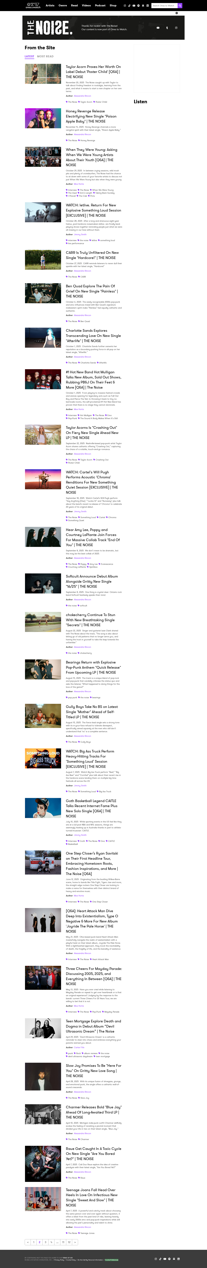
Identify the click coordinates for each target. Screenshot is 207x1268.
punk (70, 1053)
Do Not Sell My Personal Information (90, 1260)
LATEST (29, 56)
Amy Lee (94, 564)
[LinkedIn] (147, 5)
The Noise (72, 101)
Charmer (84, 1139)
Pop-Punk (72, 418)
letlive (94, 240)
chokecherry (86, 653)
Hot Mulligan (86, 415)
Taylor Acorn (86, 101)
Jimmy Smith (80, 234)
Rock (78, 1053)
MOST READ (45, 56)
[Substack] (143, 5)
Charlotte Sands (88, 362)
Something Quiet (76, 520)
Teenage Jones (87, 1233)
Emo (109, 415)
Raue (82, 1177)
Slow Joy (84, 1097)
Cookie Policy (71, 1260)
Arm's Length (86, 192)
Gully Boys (85, 741)
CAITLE (111, 841)
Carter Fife (79, 1047)
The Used (72, 192)
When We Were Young (103, 189)
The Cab (83, 195)
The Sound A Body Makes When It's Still (99, 418)
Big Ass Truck (105, 791)
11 (63, 1242)
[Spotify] (138, 5)
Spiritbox (93, 566)
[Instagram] (125, 5)
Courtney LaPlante (77, 566)
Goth (82, 841)
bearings (96, 697)
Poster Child (101, 101)
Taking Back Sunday (105, 192)
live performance (76, 243)
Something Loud (88, 517)
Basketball (73, 844)
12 (69, 1242)
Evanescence (107, 564)
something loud (107, 240)
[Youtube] (158, 27)
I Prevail (72, 195)
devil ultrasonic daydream (80, 1056)
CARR (83, 276)
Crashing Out (102, 459)
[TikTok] (129, 5)
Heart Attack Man (100, 959)
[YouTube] (134, 5)
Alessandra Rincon (82, 95)
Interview (72, 189)
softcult (83, 605)
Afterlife (103, 362)
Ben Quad (85, 321)
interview (72, 240)
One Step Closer (100, 901)
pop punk (72, 697)
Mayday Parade (111, 1011)
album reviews (90, 1053)
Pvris (92, 195)
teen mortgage (103, 1056)
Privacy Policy (59, 1260)
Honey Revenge (87, 140)
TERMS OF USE (68, 1258)
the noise (84, 240)
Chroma (112, 517)
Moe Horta (79, 183)
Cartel (102, 517)
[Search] (180, 5)
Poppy (83, 564)
